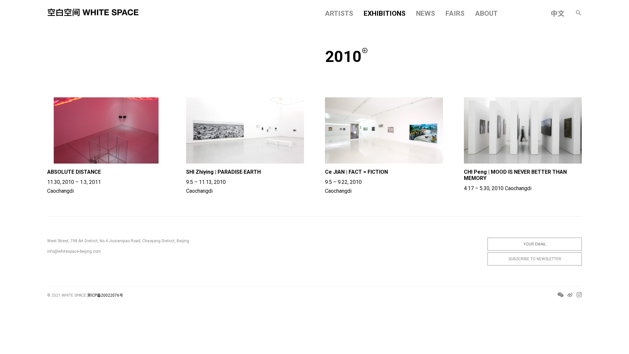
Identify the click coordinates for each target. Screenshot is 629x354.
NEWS (425, 13)
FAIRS (455, 13)
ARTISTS (339, 13)
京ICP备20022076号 (105, 295)
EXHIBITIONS (385, 13)
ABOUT (486, 13)
